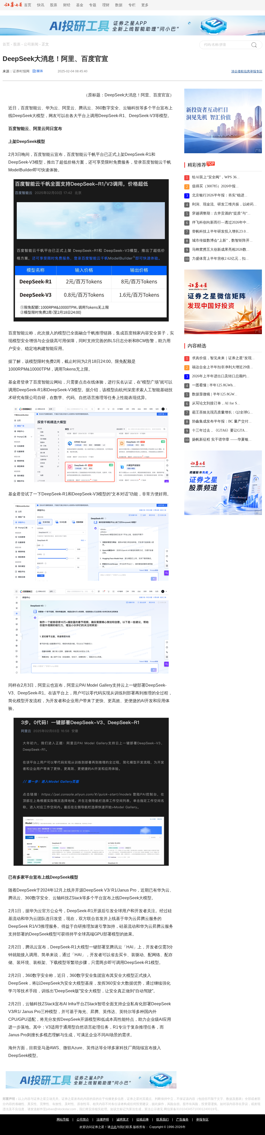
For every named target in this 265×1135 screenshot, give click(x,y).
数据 (118, 5)
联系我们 (162, 1119)
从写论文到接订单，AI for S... (216, 403)
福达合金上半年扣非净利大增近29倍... (222, 367)
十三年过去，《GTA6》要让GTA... (220, 430)
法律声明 (103, 1119)
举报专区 (202, 1119)
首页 (26, 5)
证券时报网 (21, 71)
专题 (92, 5)
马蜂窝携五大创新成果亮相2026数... (220, 249)
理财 (105, 5)
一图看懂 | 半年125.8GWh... (214, 385)
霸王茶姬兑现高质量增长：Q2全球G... (222, 412)
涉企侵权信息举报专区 (246, 71)
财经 (66, 5)
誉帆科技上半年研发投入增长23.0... (220, 231)
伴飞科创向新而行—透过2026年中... (220, 222)
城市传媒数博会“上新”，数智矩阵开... (222, 240)
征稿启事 (142, 1119)
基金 (79, 5)
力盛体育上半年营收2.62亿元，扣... (220, 258)
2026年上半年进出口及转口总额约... (220, 376)
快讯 (40, 5)
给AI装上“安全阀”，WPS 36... (216, 177)
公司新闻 (31, 44)
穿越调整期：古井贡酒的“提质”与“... (221, 213)
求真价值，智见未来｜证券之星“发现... (223, 358)
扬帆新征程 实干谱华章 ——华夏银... (222, 439)
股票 (53, 5)
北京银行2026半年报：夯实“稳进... (219, 195)
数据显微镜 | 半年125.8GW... (214, 394)
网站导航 (63, 1119)
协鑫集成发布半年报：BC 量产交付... (222, 421)
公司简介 (83, 1119)
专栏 (132, 5)
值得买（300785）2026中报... (215, 186)
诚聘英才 (122, 1119)
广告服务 (182, 1119)
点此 (114, 1127)
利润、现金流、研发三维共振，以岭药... (224, 204)
